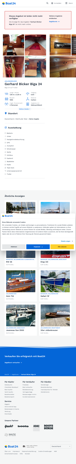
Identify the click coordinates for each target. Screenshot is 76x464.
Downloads (8, 414)
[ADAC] (36, 428)
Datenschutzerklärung (29, 451)
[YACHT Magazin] (9, 426)
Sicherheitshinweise (11, 453)
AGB (55, 451)
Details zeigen (65, 241)
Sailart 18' (45, 296)
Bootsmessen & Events (12, 409)
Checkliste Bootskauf (11, 387)
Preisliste (25, 385)
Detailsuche (8, 385)
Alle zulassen (62, 246)
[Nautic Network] (10, 435)
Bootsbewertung (28, 389)
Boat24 (7, 374)
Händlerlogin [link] (45, 385)
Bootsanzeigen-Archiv (29, 394)
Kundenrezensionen (29, 397)
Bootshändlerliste (46, 387)
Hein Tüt (10, 296)
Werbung (7, 411)
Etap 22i (44, 262)
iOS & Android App (10, 406)
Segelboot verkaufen (12, 362)
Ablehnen (14, 246)
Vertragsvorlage (27, 392)
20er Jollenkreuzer (49, 330)
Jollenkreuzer (11, 81)
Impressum (16, 451)
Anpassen (37, 246)
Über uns (7, 451)
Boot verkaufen (27, 387)
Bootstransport (9, 397)
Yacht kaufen (9, 392)
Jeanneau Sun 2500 (15, 330)
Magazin (7, 404)
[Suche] (47, 3)
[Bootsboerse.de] (48, 427)
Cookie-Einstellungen (45, 451)
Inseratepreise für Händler (49, 389)
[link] (21, 251)
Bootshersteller (9, 394)
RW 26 (9, 262)
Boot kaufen (8, 389)
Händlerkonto (45, 392)
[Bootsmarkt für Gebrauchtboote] (9, 3)
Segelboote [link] (53, 21)
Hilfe (21, 453)
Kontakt (27, 453)
